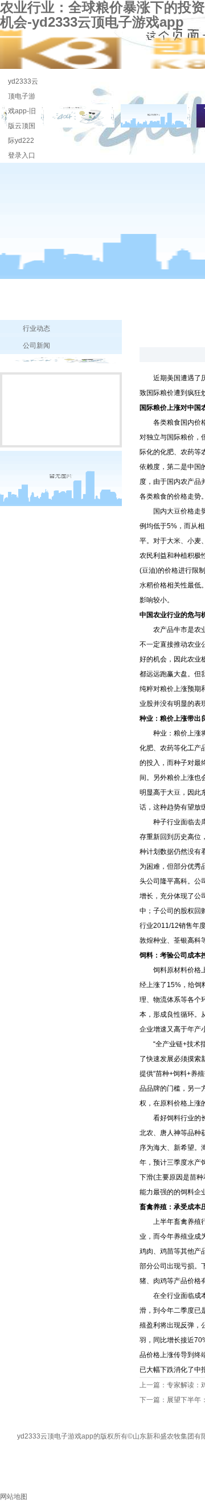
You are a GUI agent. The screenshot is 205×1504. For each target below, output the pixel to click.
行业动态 (36, 328)
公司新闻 (36, 346)
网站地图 (13, 1497)
